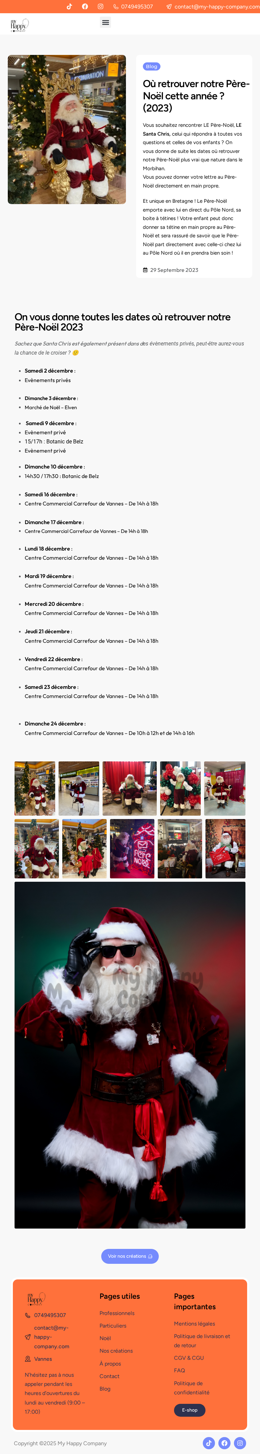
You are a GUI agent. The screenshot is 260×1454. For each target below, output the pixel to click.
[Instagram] (100, 6)
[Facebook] (85, 6)
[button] (105, 22)
